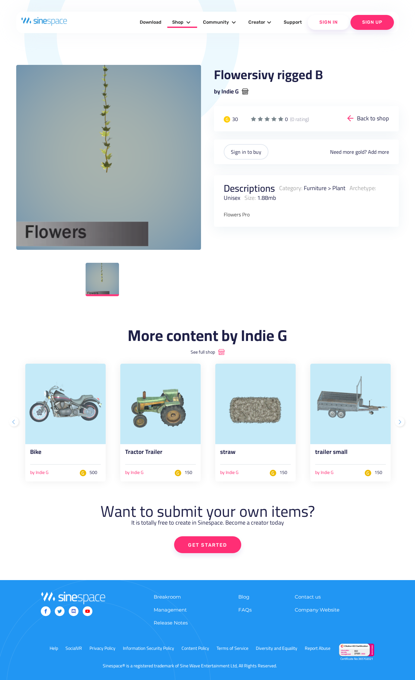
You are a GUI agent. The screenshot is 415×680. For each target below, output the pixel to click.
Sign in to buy (246, 152)
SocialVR (73, 648)
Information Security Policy (148, 648)
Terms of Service (232, 648)
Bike (36, 453)
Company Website (317, 610)
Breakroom (167, 597)
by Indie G (226, 91)
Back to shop (373, 118)
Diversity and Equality (276, 648)
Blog (243, 597)
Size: (250, 197)
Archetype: (363, 188)
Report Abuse (317, 648)
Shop (182, 22)
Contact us (308, 597)
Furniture (315, 188)
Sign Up (372, 22)
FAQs (245, 610)
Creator (260, 22)
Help (54, 648)
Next (400, 422)
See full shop (203, 352)
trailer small (331, 453)
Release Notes (171, 623)
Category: (290, 188)
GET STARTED (207, 545)
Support (293, 22)
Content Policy (195, 648)
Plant (338, 188)
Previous (14, 422)
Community (220, 22)
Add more (378, 152)
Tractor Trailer (143, 453)
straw (227, 453)
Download (150, 22)
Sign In (328, 22)
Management (170, 610)
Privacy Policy (102, 648)
